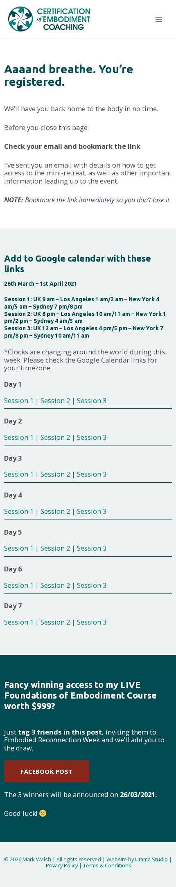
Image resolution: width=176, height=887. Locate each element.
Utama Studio (151, 859)
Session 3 (91, 400)
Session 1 (19, 400)
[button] (46, 771)
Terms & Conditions (107, 865)
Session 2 (55, 400)
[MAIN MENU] (158, 19)
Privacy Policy (62, 865)
